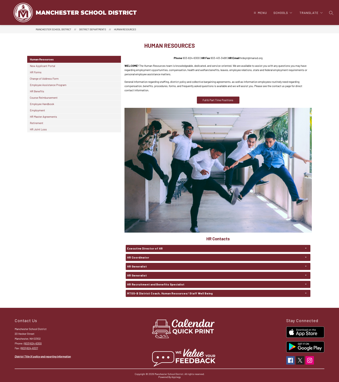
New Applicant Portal (42, 65)
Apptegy (176, 376)
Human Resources (125, 29)
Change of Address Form (44, 78)
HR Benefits (37, 91)
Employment (37, 110)
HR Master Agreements (43, 116)
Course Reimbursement (44, 97)
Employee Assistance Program (48, 85)
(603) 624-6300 (33, 343)
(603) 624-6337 (29, 348)
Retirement (36, 123)
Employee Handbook (42, 104)
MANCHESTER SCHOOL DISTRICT (53, 29)
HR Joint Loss (38, 129)
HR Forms (35, 72)
